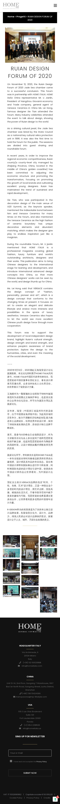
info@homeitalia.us (31, 728)
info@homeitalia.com (31, 666)
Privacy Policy (41, 762)
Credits (47, 798)
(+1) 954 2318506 (31, 725)
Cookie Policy (16, 798)
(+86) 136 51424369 (30, 693)
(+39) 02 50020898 (31, 662)
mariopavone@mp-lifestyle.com (31, 696)
